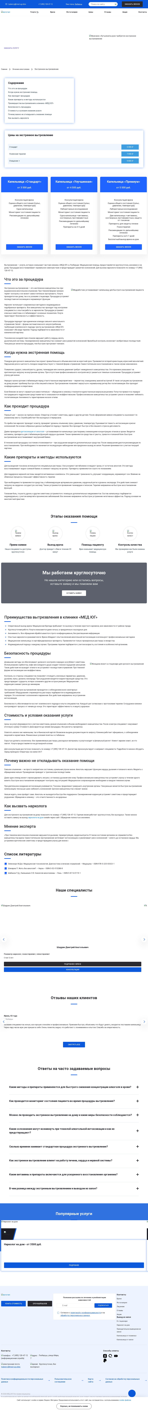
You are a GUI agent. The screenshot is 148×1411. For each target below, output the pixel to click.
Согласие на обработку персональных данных (122, 1380)
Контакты (143, 12)
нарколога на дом (35, 817)
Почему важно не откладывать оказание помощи (30, 114)
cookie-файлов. (125, 1400)
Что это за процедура (17, 88)
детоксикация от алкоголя (32, 431)
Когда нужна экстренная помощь (22, 92)
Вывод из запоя (124, 1317)
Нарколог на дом (123, 1325)
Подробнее (74, 1265)
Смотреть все (74, 1045)
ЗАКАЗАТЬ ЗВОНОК (132, 4)
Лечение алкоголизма (20, 69)
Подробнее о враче (72, 964)
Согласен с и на (83, 1314)
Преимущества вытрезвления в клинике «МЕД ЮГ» (31, 103)
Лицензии (120, 1306)
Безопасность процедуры (19, 107)
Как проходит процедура (19, 96)
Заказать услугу (11, 48)
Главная (4, 69)
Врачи (52, 12)
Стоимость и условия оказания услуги (24, 111)
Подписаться (103, 1305)
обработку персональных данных (75, 1315)
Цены (91, 12)
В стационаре (122, 1321)
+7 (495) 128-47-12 (45, 4)
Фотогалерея (71, 12)
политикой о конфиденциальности (86, 1313)
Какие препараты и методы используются (26, 99)
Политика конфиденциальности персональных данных (22, 1380)
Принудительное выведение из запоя (129, 1330)
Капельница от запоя (125, 1340)
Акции (124, 12)
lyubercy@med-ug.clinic (17, 4)
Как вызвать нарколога (18, 118)
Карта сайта (90, 1380)
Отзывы (107, 12)
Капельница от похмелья (126, 1336)
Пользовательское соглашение (63, 1380)
